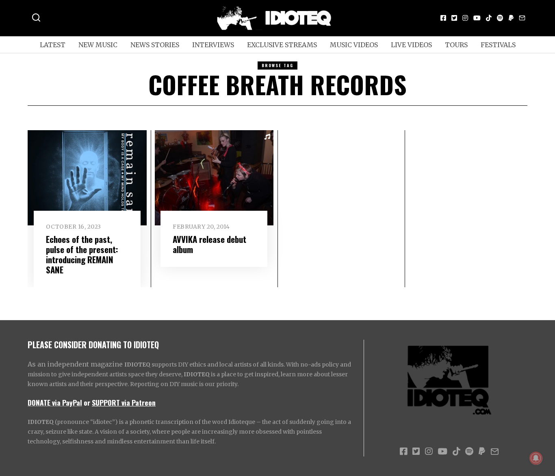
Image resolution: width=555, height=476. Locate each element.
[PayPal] (511, 18)
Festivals (498, 45)
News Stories (154, 45)
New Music (97, 45)
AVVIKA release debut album (209, 244)
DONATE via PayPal (55, 402)
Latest (52, 45)
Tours (456, 45)
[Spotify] (500, 18)
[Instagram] (465, 18)
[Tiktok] (489, 18)
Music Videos (354, 45)
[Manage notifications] (535, 458)
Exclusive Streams (282, 45)
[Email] (522, 18)
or (87, 402)
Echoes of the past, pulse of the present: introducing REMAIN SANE (82, 254)
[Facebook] (443, 18)
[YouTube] (477, 18)
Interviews (213, 45)
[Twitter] (454, 18)
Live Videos (411, 45)
